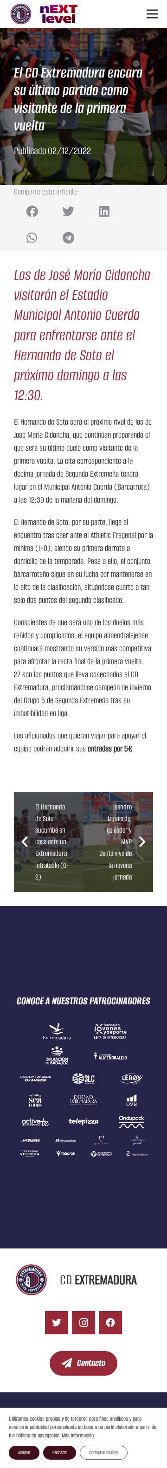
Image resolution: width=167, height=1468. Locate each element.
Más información (78, 1435)
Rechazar (59, 1452)
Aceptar (24, 1452)
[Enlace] (20, 14)
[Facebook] (110, 1322)
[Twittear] (68, 211)
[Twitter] (56, 1322)
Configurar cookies (103, 1452)
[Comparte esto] (32, 211)
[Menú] (152, 14)
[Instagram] (83, 1322)
